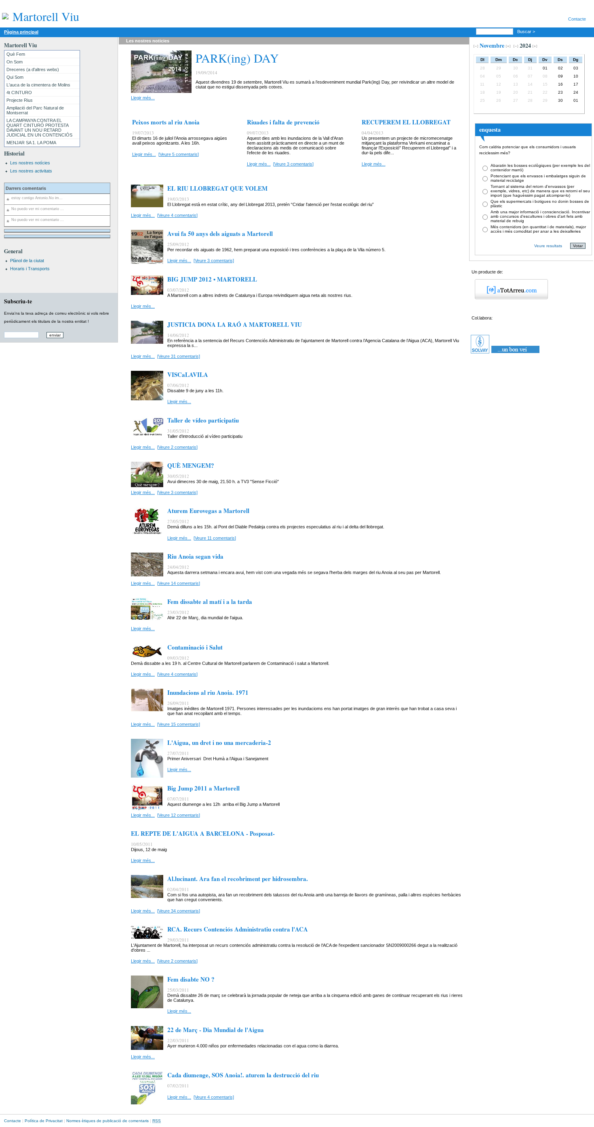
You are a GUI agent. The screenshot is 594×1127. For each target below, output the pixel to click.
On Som (14, 61)
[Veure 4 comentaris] (177, 215)
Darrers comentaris (26, 188)
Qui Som (14, 77)
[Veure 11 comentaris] (215, 538)
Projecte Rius (19, 100)
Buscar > (526, 31)
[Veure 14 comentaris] (178, 583)
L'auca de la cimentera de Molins (38, 84)
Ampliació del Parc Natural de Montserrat (35, 110)
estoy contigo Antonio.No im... (37, 198)
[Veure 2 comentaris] (177, 447)
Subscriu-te (18, 301)
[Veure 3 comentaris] (293, 164)
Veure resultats (548, 246)
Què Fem (15, 54)
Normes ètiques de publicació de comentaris (107, 1121)
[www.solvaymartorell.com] (505, 353)
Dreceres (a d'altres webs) (32, 69)
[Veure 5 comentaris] (178, 154)
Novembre (492, 45)
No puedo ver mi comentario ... (37, 209)
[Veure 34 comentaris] (178, 910)
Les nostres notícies (30, 162)
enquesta (490, 129)
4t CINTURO (19, 92)
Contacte (577, 19)
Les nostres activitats (31, 170)
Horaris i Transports (30, 268)
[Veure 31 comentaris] (178, 356)
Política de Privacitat (44, 1121)
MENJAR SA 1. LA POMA (31, 142)
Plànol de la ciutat (27, 260)
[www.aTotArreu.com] (508, 297)
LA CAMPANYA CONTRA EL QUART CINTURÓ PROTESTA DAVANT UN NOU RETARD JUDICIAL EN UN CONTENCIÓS (39, 127)
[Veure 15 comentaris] (178, 724)
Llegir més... (143, 97)
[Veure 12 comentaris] (178, 815)
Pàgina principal (21, 31)
